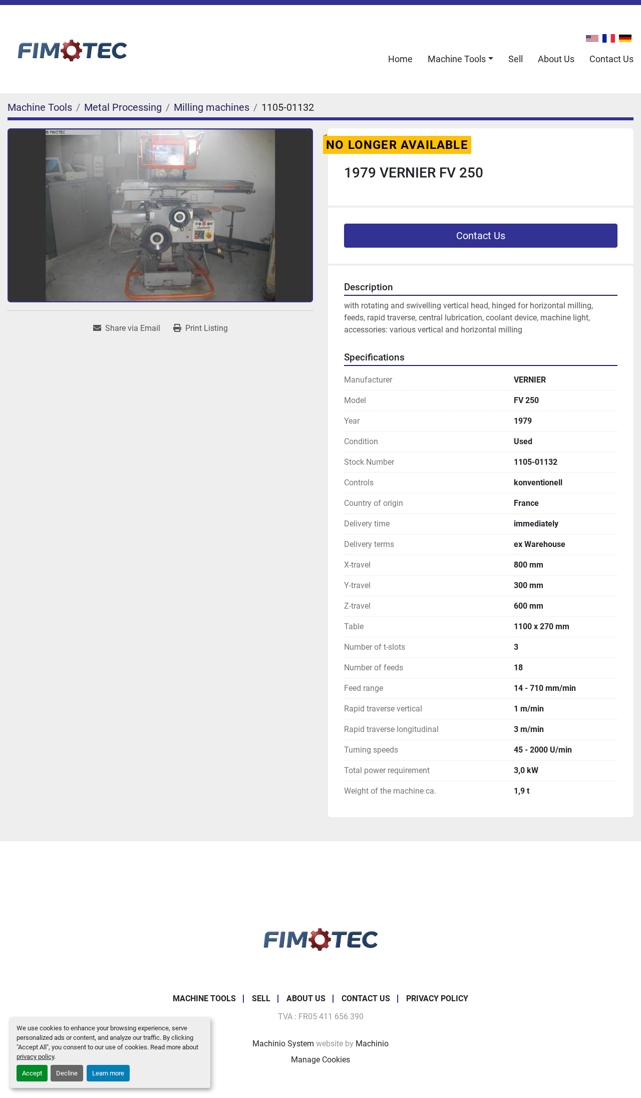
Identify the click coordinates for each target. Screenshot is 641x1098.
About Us (556, 59)
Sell (515, 59)
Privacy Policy (437, 998)
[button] (460, 59)
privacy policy (35, 1056)
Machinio (372, 1043)
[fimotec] (320, 938)
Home (400, 59)
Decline (67, 1073)
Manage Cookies (320, 1059)
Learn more (108, 1073)
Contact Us (611, 59)
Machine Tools (457, 59)
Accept (32, 1073)
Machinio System (283, 1043)
